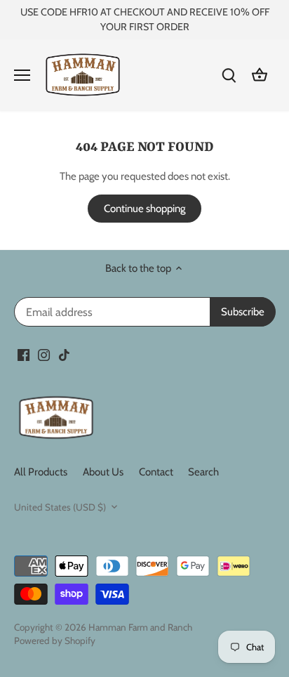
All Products (40, 472)
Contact (156, 472)
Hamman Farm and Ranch (140, 627)
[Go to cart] (259, 74)
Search (203, 472)
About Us (103, 472)
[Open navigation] (22, 75)
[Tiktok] (64, 354)
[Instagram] (44, 354)
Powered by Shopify (54, 640)
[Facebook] (23, 354)
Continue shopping (144, 208)
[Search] (228, 74)
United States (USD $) (60, 507)
